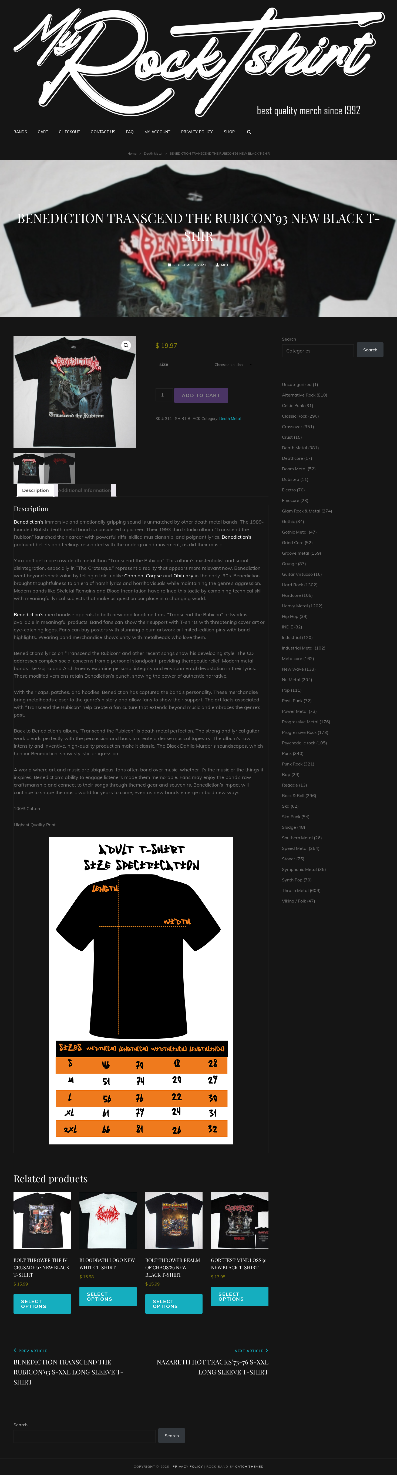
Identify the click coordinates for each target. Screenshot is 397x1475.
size (163, 364)
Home (132, 153)
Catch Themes (249, 1466)
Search (289, 339)
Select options (34, 1303)
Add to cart (201, 395)
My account (157, 131)
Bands (20, 131)
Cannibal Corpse (143, 575)
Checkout (69, 131)
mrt (225, 265)
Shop (229, 131)
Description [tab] (35, 490)
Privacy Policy (197, 131)
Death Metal (153, 153)
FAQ (130, 131)
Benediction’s (28, 522)
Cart (43, 131)
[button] (126, 345)
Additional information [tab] (84, 490)
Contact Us (103, 131)
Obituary (183, 575)
